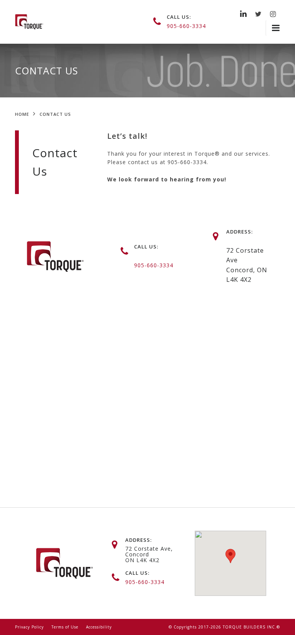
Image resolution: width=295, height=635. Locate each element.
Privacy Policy (29, 627)
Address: (239, 231)
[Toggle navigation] (272, 28)
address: (138, 539)
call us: (179, 16)
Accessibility (99, 627)
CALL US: (146, 246)
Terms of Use (64, 627)
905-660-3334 (186, 26)
